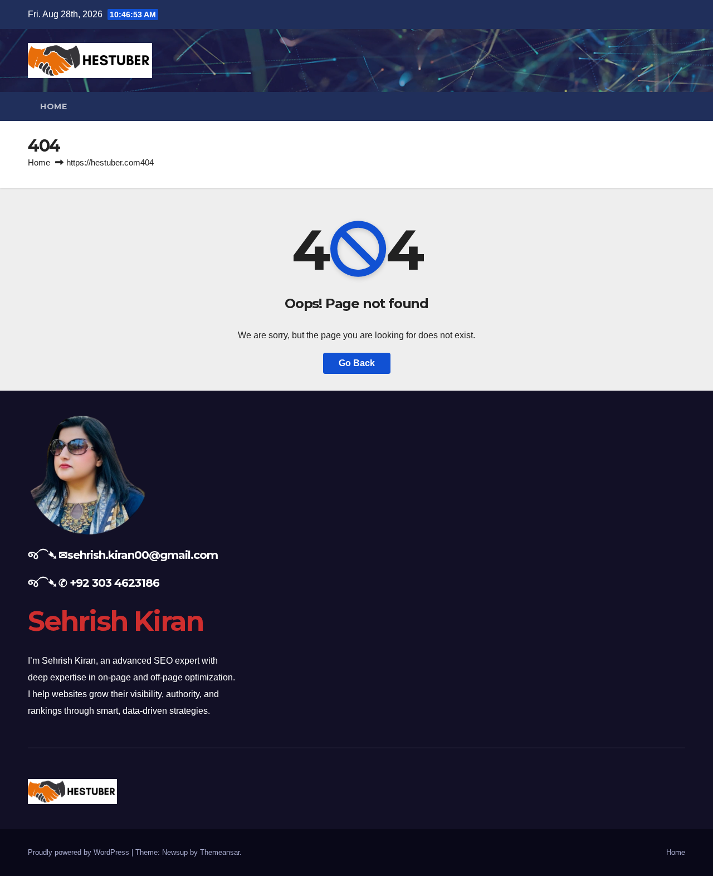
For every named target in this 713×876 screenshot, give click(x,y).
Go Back (357, 363)
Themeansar (220, 852)
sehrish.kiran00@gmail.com (142, 555)
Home (53, 106)
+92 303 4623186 (114, 583)
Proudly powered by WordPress (79, 852)
